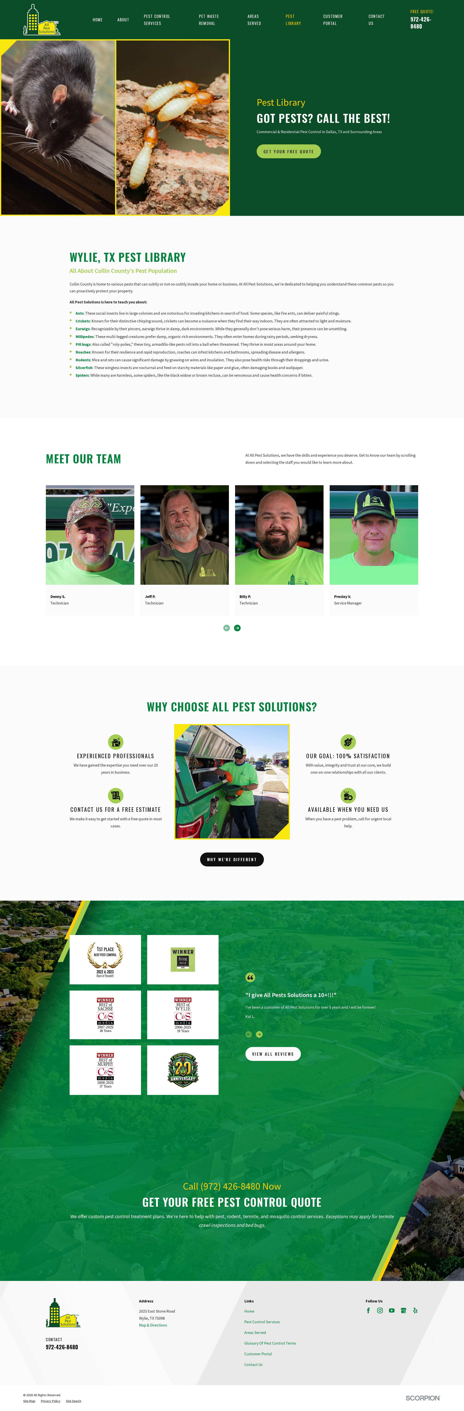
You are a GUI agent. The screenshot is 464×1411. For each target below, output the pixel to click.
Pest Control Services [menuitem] (157, 19)
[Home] (42, 19)
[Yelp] (415, 1310)
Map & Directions (153, 1325)
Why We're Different (232, 859)
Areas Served (255, 1332)
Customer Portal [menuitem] (333, 19)
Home (249, 1311)
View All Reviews (273, 1054)
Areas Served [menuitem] (254, 19)
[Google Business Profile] (403, 1310)
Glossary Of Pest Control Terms (270, 1343)
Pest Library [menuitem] (293, 19)
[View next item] (259, 1034)
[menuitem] (29, 1401)
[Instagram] (380, 1310)
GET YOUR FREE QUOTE (289, 151)
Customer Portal (258, 1353)
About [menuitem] (123, 19)
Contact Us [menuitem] (377, 19)
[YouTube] (392, 1310)
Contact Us (253, 1364)
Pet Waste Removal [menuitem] (209, 19)
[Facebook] (368, 1310)
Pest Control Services (262, 1321)
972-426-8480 (421, 22)
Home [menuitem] (98, 19)
